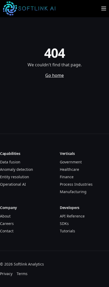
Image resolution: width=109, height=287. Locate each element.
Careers (7, 223)
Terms (22, 273)
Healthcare (69, 169)
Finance (67, 176)
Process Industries (76, 184)
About (5, 216)
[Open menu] (103, 8)
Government (71, 161)
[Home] (30, 8)
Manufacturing (73, 191)
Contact (6, 230)
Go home (54, 75)
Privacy (6, 273)
